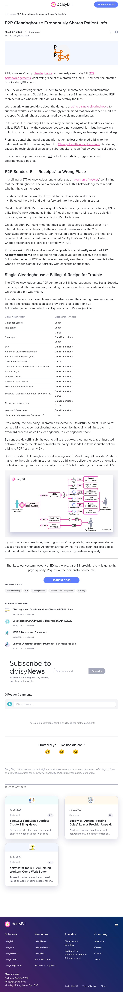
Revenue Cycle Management (61, 591)
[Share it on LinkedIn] (111, 32)
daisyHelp (40, 953)
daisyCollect (11, 959)
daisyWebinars (42, 947)
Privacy (103, 986)
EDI (26, 591)
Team (97, 959)
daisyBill (9, 941)
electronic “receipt (86, 179)
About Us (99, 941)
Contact (98, 953)
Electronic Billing (13, 591)
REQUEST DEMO (61, 580)
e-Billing (81, 591)
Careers (98, 947)
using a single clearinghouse (89, 106)
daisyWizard (11, 953)
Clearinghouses (39, 591)
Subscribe (97, 671)
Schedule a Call (106, 4)
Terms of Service (89, 986)
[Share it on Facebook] (116, 32)
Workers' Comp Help (45, 965)
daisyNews (10, 14)
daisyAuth (10, 947)
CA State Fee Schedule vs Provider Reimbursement (75, 955)
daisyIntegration (13, 965)
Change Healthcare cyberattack (79, 144)
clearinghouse (43, 73)
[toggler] (6, 5)
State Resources (43, 959)
